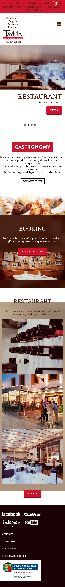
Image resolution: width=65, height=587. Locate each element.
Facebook (11, 515)
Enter (54, 110)
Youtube (31, 523)
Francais (13, 27)
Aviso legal (9, 541)
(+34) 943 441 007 (13, 42)
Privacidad (9, 548)
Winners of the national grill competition (32, 7)
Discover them (32, 181)
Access (32, 493)
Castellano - (13, 18)
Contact (7, 534)
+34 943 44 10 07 (32, 251)
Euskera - (13, 24)
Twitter (32, 515)
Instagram (11, 523)
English (13, 21)
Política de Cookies (14, 556)
